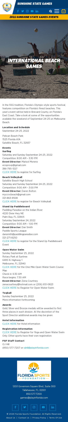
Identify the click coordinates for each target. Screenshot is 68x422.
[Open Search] (50, 11)
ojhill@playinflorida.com (36, 348)
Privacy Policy (39, 418)
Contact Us (23, 418)
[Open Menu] (56, 11)
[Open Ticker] (64, 11)
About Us (10, 418)
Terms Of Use (55, 418)
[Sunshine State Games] (5, 7)
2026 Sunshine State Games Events (34, 17)
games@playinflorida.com (34, 398)
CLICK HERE (9, 172)
